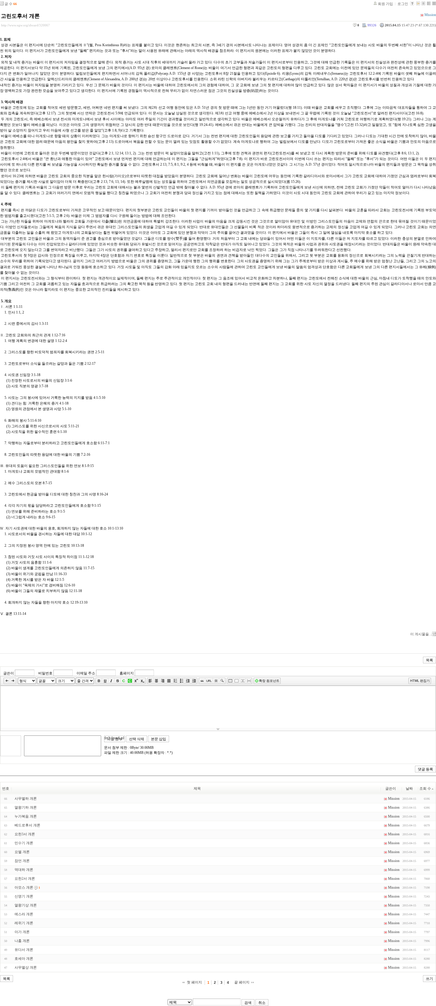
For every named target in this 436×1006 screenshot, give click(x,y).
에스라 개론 (24, 914)
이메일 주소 (86, 673)
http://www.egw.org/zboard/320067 (25, 25)
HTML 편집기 (420, 680)
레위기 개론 (24, 923)
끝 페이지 (241, 982)
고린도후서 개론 (20, 16)
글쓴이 (8, 673)
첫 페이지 (194, 982)
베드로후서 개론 (27, 825)
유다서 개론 (24, 950)
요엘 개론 (22, 852)
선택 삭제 (136, 739)
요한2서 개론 (25, 879)
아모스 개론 (24, 887)
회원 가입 (385, 4)
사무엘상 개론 (26, 967)
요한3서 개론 (25, 834)
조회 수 (425, 788)
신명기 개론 (24, 896)
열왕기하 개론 (26, 807)
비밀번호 (45, 673)
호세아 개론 (24, 959)
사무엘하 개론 (26, 799)
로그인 (402, 4)
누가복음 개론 (26, 816)
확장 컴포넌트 (269, 680)
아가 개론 (22, 932)
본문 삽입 (158, 739)
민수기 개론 (24, 843)
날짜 (409, 788)
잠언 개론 (22, 861)
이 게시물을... (421, 634)
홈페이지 (127, 673)
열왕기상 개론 (26, 905)
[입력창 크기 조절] (218, 729)
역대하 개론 (24, 870)
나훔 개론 (22, 941)
